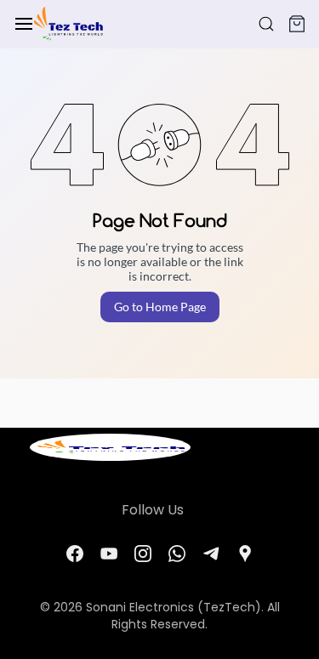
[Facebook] (75, 553)
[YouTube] (109, 553)
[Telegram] (211, 553)
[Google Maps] (245, 553)
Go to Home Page (160, 306)
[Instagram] (143, 553)
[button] (296, 23)
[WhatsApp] (177, 553)
